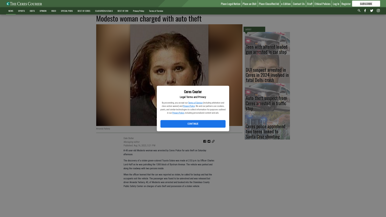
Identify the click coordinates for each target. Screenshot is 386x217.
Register (346, 4)
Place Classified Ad (269, 4)
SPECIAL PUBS (67, 10)
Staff (309, 4)
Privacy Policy (189, 106)
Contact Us (299, 4)
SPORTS (21, 10)
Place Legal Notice (230, 4)
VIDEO (53, 10)
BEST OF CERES (84, 10)
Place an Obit (249, 4)
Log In (336, 4)
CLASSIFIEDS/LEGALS (104, 10)
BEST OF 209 (123, 10)
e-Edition (286, 4)
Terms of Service (195, 103)
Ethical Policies (323, 4)
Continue (193, 123)
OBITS (32, 10)
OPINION (43, 10)
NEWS (10, 10)
